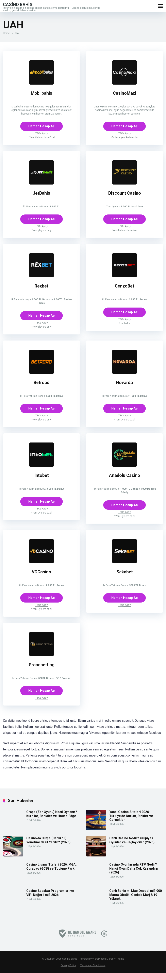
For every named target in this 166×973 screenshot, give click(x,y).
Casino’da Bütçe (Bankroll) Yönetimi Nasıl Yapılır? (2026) (48, 840)
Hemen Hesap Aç (41, 126)
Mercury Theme (115, 958)
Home (6, 33)
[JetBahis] (41, 183)
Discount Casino (124, 193)
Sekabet (124, 571)
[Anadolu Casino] (124, 466)
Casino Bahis (17, 4)
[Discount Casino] (124, 183)
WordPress (98, 958)
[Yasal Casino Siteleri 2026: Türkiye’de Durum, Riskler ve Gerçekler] (96, 829)
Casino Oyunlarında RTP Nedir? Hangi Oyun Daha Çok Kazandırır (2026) (133, 868)
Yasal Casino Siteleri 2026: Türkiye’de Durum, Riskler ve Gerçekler (131, 815)
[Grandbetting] (41, 655)
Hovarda (124, 382)
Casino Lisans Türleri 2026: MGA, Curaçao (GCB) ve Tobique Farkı (51, 866)
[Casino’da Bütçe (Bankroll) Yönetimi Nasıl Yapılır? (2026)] (13, 855)
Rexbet (41, 286)
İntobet (41, 475)
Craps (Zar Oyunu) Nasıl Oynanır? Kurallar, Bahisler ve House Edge (51, 814)
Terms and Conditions (92, 965)
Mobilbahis (41, 93)
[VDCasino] (41, 562)
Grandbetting (41, 664)
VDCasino (41, 571)
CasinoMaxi (124, 93)
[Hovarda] (124, 373)
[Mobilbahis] (41, 83)
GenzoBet (124, 286)
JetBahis (41, 193)
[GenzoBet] (124, 276)
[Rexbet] (41, 276)
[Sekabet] (124, 562)
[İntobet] (41, 466)
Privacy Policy (68, 965)
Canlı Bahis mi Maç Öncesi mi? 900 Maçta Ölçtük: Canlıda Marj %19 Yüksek (135, 894)
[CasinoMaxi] (124, 83)
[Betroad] (41, 373)
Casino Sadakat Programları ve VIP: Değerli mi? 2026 (50, 893)
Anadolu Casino (124, 475)
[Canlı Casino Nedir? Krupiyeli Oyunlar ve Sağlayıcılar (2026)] (96, 855)
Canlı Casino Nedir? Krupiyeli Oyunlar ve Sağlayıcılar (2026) (131, 840)
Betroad (41, 382)
